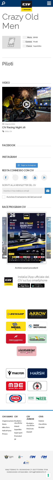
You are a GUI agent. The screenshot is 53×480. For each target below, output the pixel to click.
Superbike (17, 429)
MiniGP (29, 432)
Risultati (41, 427)
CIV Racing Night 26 (13, 127)
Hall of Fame (6, 431)
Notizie (41, 421)
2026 (7, 131)
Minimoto (30, 429)
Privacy (4, 434)
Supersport (18, 433)
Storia (4, 424)
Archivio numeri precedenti (26, 268)
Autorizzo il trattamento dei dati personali (24, 197)
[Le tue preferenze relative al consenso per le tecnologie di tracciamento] (48, 475)
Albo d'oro (6, 427)
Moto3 (16, 426)
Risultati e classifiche (18, 422)
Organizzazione (7, 421)
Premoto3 (18, 436)
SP (15, 439)
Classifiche (43, 424)
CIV (10, 131)
